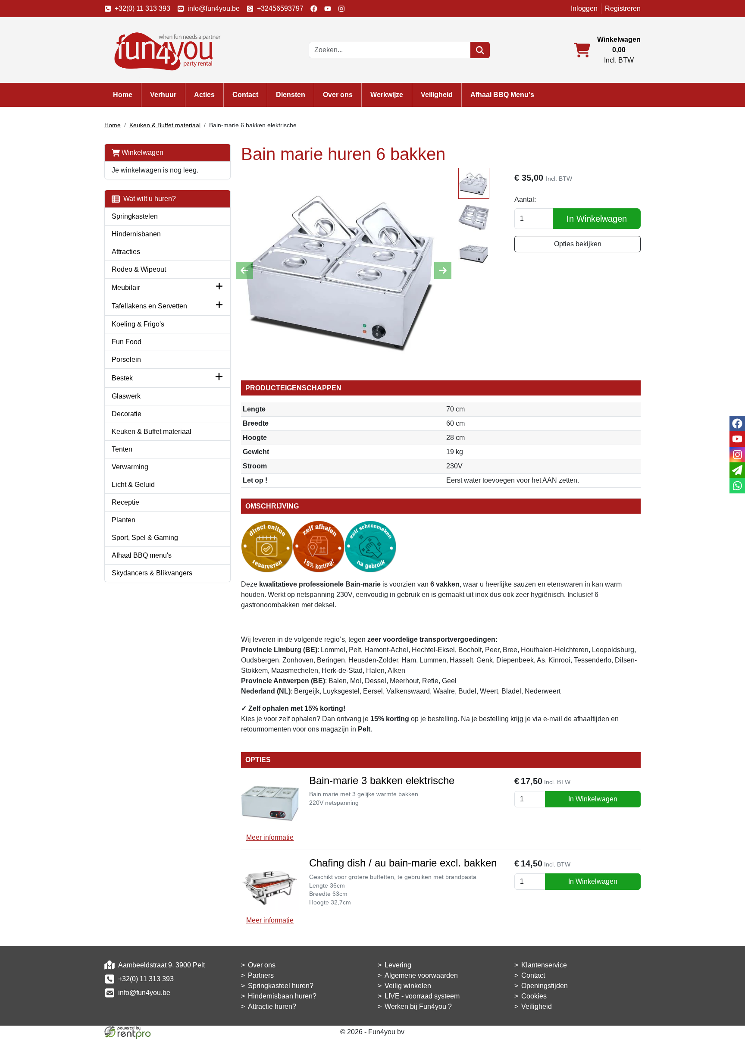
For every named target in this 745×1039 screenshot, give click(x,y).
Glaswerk (126, 396)
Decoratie (126, 413)
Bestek (122, 378)
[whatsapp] (737, 485)
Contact (245, 94)
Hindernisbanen (136, 234)
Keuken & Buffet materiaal (164, 125)
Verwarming (130, 467)
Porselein (126, 359)
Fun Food (126, 341)
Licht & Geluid (133, 484)
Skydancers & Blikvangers (152, 573)
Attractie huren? (272, 1006)
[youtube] (327, 8)
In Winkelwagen (597, 218)
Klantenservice (544, 965)
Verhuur (163, 94)
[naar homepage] (164, 49)
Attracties (126, 251)
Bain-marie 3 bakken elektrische (381, 780)
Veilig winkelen (408, 985)
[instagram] (341, 8)
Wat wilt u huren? (148, 198)
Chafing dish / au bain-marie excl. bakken (403, 863)
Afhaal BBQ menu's (142, 555)
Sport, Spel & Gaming (145, 537)
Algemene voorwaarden (421, 975)
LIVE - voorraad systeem (422, 996)
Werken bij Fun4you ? (418, 1006)
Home (122, 94)
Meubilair (126, 287)
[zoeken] (480, 50)
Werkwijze (386, 94)
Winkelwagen (141, 152)
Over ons (338, 94)
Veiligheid (437, 94)
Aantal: (525, 199)
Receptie (125, 502)
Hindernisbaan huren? (282, 996)
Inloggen (584, 8)
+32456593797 (280, 8)
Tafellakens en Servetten (149, 306)
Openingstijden (544, 985)
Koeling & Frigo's (138, 324)
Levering (398, 965)
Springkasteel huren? (280, 985)
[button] (219, 287)
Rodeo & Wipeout (139, 269)
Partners (261, 975)
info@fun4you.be (214, 8)
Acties (204, 94)
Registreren (623, 8)
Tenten (122, 449)
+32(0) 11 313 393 (142, 8)
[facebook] (313, 8)
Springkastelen (135, 216)
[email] (737, 470)
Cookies (534, 996)
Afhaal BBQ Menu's (502, 94)
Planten (123, 520)
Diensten (290, 94)
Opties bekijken (577, 244)
